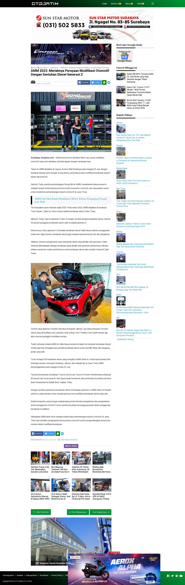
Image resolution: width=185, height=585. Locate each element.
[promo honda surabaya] (71, 54)
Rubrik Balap (121, 168)
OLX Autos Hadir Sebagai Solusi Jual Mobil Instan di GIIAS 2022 (60, 497)
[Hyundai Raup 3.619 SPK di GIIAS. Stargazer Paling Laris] (101, 485)
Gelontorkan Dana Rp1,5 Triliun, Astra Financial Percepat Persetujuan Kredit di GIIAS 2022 (81, 499)
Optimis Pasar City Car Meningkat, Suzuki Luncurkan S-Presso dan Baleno (40, 472)
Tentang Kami (8, 575)
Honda (119, 123)
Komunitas (73, 440)
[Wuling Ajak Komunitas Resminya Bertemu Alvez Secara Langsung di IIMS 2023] (101, 458)
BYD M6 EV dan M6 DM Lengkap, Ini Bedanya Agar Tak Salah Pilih (132, 288)
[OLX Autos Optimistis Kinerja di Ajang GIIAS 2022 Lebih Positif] (40, 485)
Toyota (119, 252)
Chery (118, 211)
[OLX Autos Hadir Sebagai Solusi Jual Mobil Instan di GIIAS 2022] (60, 485)
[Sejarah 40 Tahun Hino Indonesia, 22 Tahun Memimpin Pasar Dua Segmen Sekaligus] (81, 458)
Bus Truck (120, 188)
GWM (118, 295)
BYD (118, 275)
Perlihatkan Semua (125, 339)
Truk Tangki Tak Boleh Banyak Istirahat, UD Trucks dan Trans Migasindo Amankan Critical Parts (135, 204)
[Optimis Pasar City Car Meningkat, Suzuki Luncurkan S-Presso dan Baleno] (40, 458)
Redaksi (20, 575)
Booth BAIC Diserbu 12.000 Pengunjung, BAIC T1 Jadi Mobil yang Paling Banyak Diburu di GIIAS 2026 (139, 104)
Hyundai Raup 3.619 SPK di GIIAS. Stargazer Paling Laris (101, 497)
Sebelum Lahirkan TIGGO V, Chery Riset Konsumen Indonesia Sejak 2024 (133, 225)
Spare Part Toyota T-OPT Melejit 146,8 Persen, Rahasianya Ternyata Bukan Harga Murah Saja (139, 91)
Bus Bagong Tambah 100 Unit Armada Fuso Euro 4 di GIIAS (60, 470)
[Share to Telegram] (108, 82)
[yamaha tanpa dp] (114, 569)
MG (117, 318)
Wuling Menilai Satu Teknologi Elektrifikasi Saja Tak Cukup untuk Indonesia (134, 245)
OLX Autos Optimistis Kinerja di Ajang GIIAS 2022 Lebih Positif (40, 497)
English (119, 145)
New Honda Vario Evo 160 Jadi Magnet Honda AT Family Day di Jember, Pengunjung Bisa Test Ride (133, 137)
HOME (104, 4)
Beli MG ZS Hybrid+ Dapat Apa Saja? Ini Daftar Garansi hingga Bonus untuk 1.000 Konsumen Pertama (134, 333)
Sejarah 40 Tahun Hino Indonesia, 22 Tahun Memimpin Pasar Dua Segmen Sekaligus (81, 472)
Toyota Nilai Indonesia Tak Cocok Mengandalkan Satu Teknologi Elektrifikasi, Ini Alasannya (135, 267)
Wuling (119, 231)
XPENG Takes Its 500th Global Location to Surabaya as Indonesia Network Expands (134, 160)
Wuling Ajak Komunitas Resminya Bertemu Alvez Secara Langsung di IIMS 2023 (101, 473)
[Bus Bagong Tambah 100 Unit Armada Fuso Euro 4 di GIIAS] (60, 458)
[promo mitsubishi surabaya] (92, 25)
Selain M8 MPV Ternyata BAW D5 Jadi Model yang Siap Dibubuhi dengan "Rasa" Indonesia (140, 78)
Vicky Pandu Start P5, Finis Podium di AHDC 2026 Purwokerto (132, 182)
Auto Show (65, 440)
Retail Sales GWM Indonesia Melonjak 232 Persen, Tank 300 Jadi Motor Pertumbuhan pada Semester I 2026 (135, 310)
